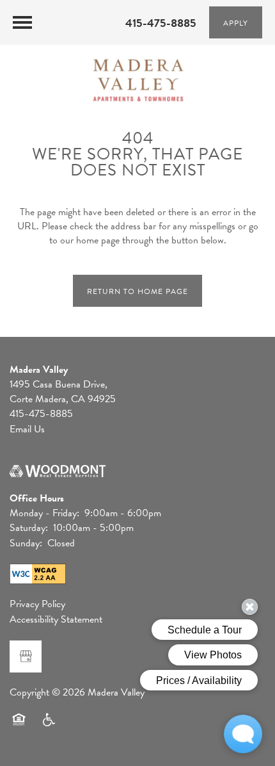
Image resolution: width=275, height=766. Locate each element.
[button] (235, 22)
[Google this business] (26, 656)
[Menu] (22, 22)
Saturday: (29, 527)
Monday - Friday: (44, 513)
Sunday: (26, 543)
